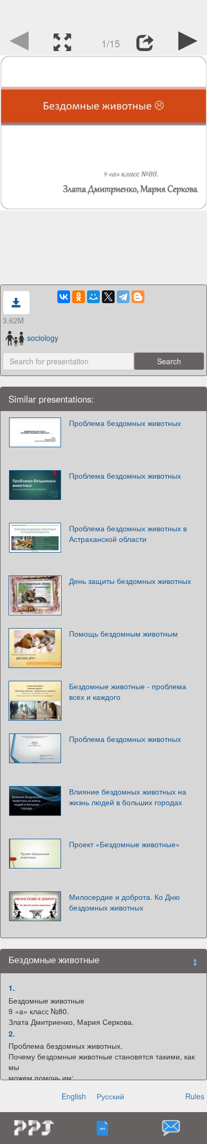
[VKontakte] (63, 296)
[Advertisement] (103, 13)
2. (11, 1033)
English (74, 1096)
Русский (110, 1096)
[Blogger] (138, 296)
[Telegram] (123, 296)
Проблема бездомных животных (125, 422)
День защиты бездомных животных (130, 580)
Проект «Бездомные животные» (124, 844)
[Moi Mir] (93, 296)
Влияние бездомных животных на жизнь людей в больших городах (127, 796)
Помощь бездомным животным (123, 633)
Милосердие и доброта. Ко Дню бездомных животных (124, 902)
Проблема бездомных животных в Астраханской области (128, 533)
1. (11, 987)
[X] (108, 296)
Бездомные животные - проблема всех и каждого (127, 691)
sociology (42, 337)
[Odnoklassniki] (78, 296)
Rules (194, 1096)
